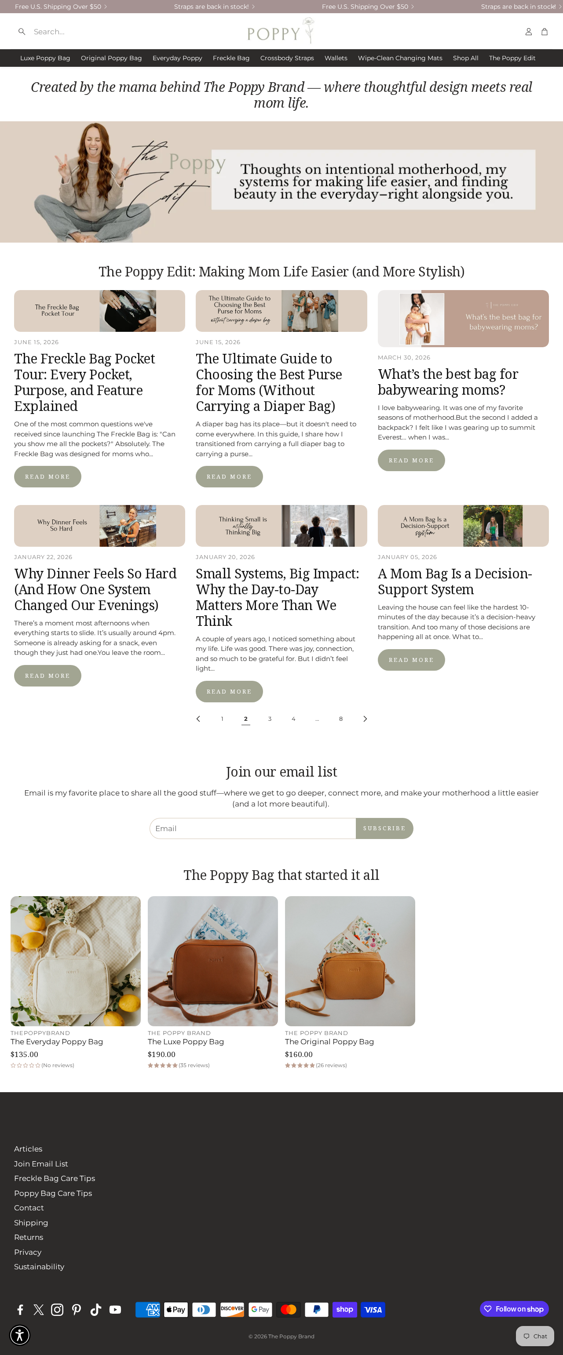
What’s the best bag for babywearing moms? (448, 382)
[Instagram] (57, 1310)
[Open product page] (76, 961)
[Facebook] (20, 1310)
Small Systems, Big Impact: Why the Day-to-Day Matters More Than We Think (277, 597)
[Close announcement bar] (554, 6)
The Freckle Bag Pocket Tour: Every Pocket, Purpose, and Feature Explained (84, 382)
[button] (81, 31)
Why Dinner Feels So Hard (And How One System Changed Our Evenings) (95, 589)
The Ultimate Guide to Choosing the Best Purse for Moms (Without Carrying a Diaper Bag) (269, 382)
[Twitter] (38, 1309)
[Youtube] (115, 1310)
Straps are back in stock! (211, 7)
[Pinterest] (76, 1310)
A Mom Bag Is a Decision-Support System (455, 581)
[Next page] (364, 719)
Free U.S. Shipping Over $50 (58, 7)
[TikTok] (96, 1310)
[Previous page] (198, 719)
